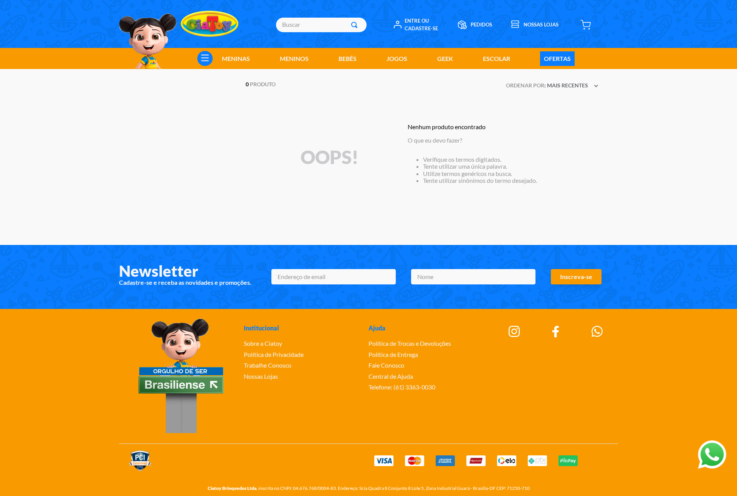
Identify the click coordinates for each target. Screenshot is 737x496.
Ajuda (376, 328)
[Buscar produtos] (355, 25)
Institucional (261, 328)
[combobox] (321, 25)
